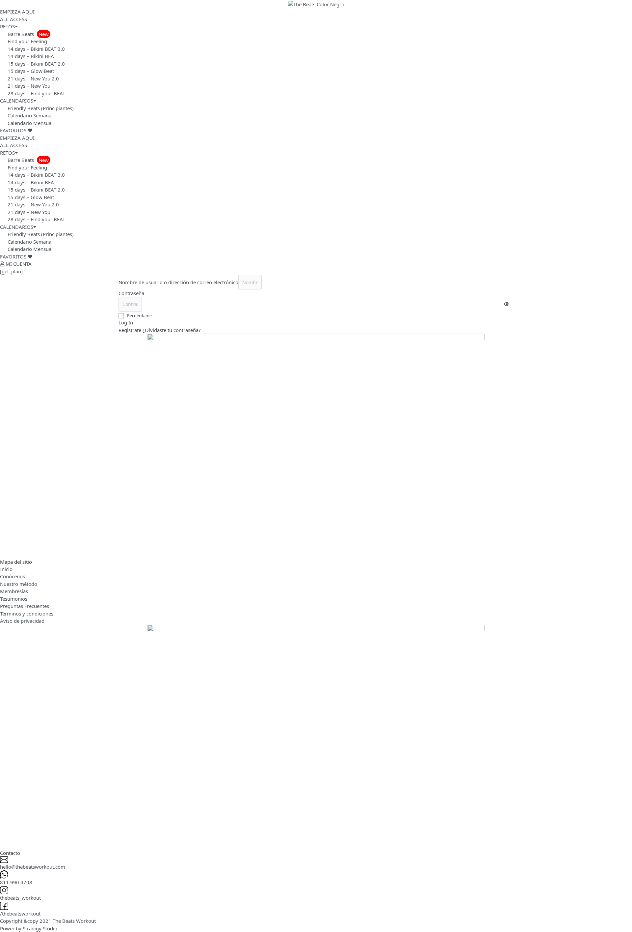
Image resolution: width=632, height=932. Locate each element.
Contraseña (131, 293)
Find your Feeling (27, 41)
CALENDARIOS (16, 100)
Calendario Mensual (30, 123)
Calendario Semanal (30, 115)
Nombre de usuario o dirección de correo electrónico (178, 282)
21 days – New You (29, 85)
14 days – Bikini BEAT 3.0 (36, 48)
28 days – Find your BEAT (36, 93)
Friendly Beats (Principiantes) (41, 108)
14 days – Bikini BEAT (32, 56)
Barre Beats (28, 34)
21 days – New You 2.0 (33, 78)
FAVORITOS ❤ (16, 130)
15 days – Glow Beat (31, 71)
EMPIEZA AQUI (17, 11)
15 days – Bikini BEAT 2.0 (36, 63)
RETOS (7, 26)
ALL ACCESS (13, 19)
